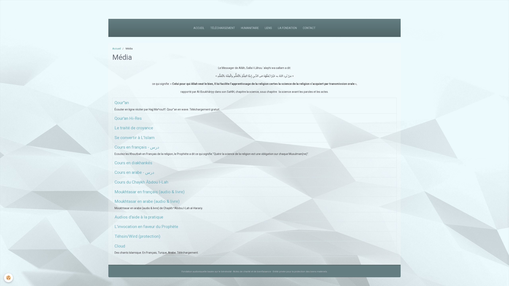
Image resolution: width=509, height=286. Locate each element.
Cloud (120, 246)
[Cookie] (8, 277)
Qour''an (122, 102)
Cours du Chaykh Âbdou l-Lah (141, 182)
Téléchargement (222, 28)
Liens (268, 28)
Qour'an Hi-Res (128, 118)
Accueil (198, 28)
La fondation (287, 28)
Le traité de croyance (134, 128)
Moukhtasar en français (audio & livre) (150, 191)
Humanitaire (250, 28)
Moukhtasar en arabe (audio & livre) (147, 201)
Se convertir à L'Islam (134, 137)
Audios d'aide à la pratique (139, 217)
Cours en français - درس (137, 147)
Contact (309, 28)
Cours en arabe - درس (134, 172)
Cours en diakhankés (133, 162)
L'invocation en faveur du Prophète (146, 226)
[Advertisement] (72, 9)
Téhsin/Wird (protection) (137, 236)
